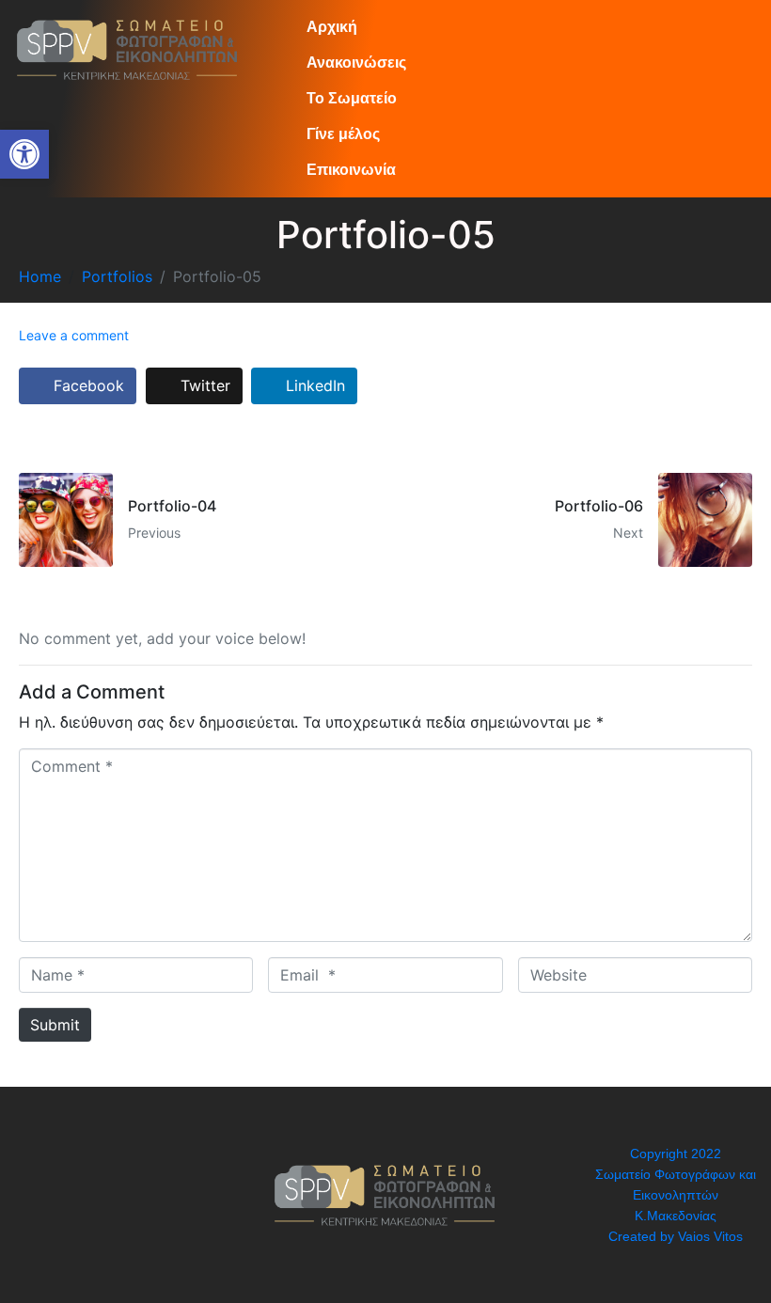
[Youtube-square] (145, 1194)
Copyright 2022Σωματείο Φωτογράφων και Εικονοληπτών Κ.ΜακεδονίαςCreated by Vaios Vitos (675, 1195)
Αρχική (332, 27)
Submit (55, 1024)
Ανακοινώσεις (356, 63)
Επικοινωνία (351, 170)
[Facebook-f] (42, 1194)
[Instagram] (94, 1194)
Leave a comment (74, 335)
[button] (24, 154)
